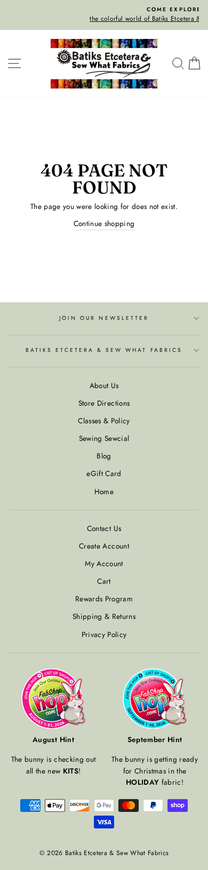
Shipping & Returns (104, 616)
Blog (104, 455)
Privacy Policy (104, 634)
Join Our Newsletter (104, 318)
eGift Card (103, 473)
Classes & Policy (104, 420)
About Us (104, 385)
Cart (103, 581)
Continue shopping (104, 223)
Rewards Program (104, 598)
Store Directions (104, 403)
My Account (104, 563)
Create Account (104, 546)
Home (104, 491)
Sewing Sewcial (104, 438)
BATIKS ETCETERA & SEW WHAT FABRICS (104, 350)
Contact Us (104, 528)
